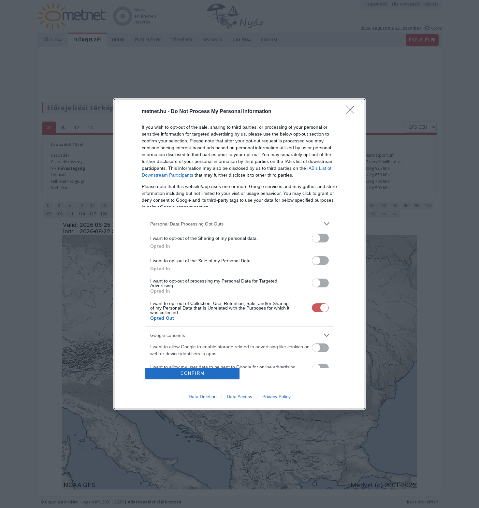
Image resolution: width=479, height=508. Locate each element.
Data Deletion (203, 396)
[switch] (320, 238)
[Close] (352, 112)
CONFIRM (193, 373)
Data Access (239, 396)
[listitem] (239, 223)
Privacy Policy (276, 396)
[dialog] (239, 254)
